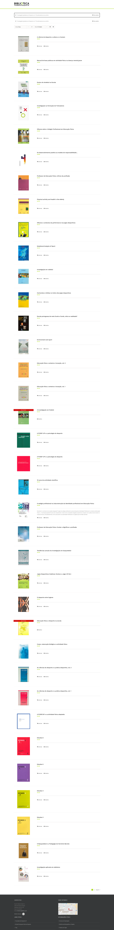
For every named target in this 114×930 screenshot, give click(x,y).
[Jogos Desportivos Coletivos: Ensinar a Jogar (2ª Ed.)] (24, 581)
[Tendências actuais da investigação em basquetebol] (24, 557)
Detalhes (47, 46)
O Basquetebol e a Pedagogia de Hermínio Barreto (53, 844)
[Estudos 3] (24, 825)
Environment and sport (44, 340)
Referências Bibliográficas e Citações (66, 924)
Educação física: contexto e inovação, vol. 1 (51, 386)
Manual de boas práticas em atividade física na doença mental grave (59, 60)
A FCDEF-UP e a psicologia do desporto (49, 433)
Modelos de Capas (63, 927)
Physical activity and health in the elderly (50, 199)
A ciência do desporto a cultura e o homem (51, 37)
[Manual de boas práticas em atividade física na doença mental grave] (24, 67)
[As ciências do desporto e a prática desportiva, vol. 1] (24, 698)
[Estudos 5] (24, 772)
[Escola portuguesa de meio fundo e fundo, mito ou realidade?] (24, 323)
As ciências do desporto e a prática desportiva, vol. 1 (54, 691)
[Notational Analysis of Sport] (24, 253)
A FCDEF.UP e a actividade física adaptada (51, 714)
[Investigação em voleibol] (24, 276)
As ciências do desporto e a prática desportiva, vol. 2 (54, 667)
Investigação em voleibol (45, 269)
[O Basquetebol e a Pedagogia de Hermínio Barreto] (24, 850)
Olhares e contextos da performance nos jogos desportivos (56, 223)
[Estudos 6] (24, 746)
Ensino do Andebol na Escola (46, 82)
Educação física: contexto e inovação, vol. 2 (51, 363)
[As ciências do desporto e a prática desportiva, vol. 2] (24, 674)
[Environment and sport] (24, 346)
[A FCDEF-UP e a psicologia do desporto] (24, 440)
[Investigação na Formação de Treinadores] (24, 112)
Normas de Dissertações (64, 921)
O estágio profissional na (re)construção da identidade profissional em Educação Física (65, 503)
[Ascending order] (31, 26)
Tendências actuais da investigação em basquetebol (54, 550)
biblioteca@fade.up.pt (22, 910)
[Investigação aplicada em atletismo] (24, 874)
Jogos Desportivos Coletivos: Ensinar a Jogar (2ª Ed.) (54, 574)
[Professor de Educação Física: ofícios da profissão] (24, 183)
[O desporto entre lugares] (24, 604)
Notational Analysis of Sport (46, 246)
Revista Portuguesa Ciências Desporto (23, 924)
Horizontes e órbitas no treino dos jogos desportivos (54, 293)
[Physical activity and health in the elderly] (24, 206)
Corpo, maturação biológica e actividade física (52, 644)
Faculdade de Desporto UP (21, 921)
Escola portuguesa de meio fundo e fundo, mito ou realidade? (57, 316)
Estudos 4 (40, 791)
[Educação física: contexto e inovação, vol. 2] (24, 370)
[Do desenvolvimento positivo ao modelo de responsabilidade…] (24, 159)
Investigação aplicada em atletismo (48, 867)
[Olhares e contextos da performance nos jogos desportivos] (24, 229)
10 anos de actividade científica (47, 480)
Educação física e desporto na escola (49, 621)
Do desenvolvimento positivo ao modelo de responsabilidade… (57, 152)
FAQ (16, 927)
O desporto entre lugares (45, 597)
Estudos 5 (40, 764)
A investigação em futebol (45, 410)
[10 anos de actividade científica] (24, 487)
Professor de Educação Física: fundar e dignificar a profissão (57, 527)
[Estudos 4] (24, 799)
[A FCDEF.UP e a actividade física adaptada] (24, 721)
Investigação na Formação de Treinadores (50, 106)
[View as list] (53, 26)
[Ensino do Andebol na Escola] (24, 89)
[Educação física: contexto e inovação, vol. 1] (24, 393)
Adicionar (40, 46)
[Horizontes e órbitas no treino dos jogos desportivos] (24, 300)
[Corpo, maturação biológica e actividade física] (24, 651)
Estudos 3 (40, 817)
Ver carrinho (96, 15)
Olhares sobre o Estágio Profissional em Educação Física (55, 129)
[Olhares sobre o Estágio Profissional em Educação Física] (24, 136)
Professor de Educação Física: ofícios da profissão (53, 176)
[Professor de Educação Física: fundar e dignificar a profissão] (24, 534)
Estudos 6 (40, 738)
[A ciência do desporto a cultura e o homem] (24, 44)
